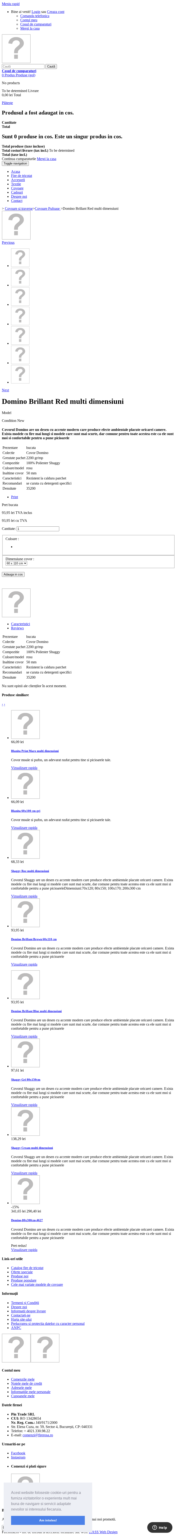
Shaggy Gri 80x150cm (25, 1079)
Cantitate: (9, 529)
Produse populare (23, 1280)
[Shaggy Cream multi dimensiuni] (25, 1135)
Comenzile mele (23, 1379)
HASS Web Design (103, 1532)
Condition (9, 421)
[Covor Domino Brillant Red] (20, 304)
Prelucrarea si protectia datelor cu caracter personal (48, 1324)
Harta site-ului (21, 1319)
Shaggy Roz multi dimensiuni (30, 871)
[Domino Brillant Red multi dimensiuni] (16, 238)
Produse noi (19, 1276)
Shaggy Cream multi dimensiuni (32, 1148)
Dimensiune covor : (20, 559)
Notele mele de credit (26, 1383)
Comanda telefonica (34, 16)
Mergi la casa (30, 28)
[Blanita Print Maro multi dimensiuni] (25, 738)
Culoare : (13, 539)
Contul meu (28, 20)
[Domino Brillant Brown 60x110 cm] (25, 926)
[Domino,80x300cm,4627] (25, 1203)
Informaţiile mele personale (30, 1392)
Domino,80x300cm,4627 (27, 1220)
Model (6, 413)
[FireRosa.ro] (16, 62)
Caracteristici (20, 624)
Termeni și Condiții (25, 1303)
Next (5, 390)
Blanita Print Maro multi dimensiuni (35, 751)
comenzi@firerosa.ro (38, 1435)
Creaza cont (55, 12)
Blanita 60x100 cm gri (25, 811)
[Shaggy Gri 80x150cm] (25, 1066)
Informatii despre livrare (28, 1311)
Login (36, 12)
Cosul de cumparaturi (35, 24)
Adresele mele (21, 1388)
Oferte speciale (22, 1272)
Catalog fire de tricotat (27, 1268)
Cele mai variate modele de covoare (37, 1284)
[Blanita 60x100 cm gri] (25, 798)
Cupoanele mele (23, 1396)
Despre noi (19, 1307)
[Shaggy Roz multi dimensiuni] (25, 857)
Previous (8, 242)
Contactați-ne (20, 1315)
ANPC (16, 1328)
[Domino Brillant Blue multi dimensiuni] (25, 998)
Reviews (17, 628)
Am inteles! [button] (48, 1520)
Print (14, 497)
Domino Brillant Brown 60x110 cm (34, 939)
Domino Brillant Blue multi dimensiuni (36, 1011)
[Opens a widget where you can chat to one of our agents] (159, 1528)
